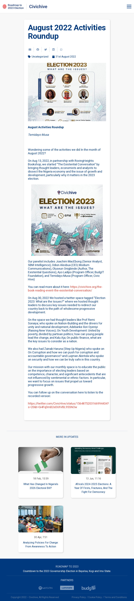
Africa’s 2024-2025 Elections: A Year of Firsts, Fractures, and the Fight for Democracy (93, 488)
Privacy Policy (79, 597)
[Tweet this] (46, 49)
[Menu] (129, 6)
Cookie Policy (95, 597)
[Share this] (38, 49)
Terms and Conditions (115, 597)
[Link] (25, 6)
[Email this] (30, 49)
